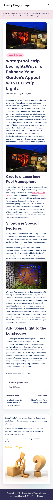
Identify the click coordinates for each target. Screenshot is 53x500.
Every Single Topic (17, 5)
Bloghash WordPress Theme (30, 496)
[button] (14, 387)
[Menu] (49, 5)
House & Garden (15, 55)
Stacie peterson (18, 382)
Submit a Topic (14, 447)
